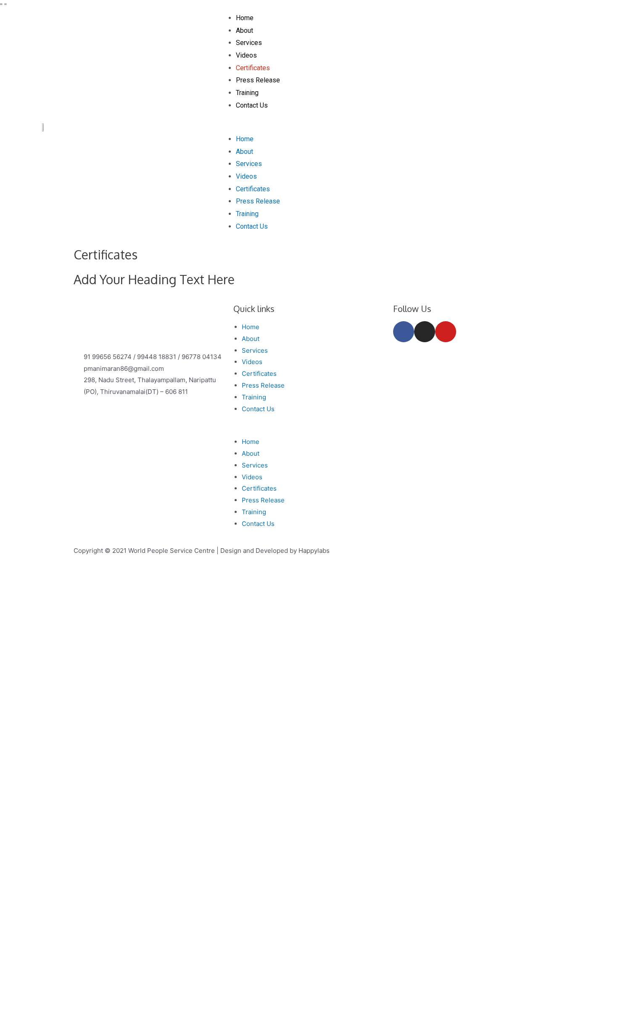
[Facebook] (403, 331)
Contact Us (252, 105)
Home (245, 18)
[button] (401, 127)
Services (249, 43)
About (244, 30)
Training (247, 93)
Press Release (258, 80)
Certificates (253, 68)
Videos (246, 55)
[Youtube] (445, 331)
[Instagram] (424, 331)
